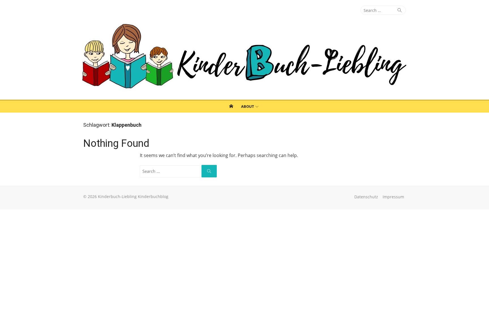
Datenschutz (366, 196)
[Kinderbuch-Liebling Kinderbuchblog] (244, 57)
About (247, 106)
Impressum (393, 196)
